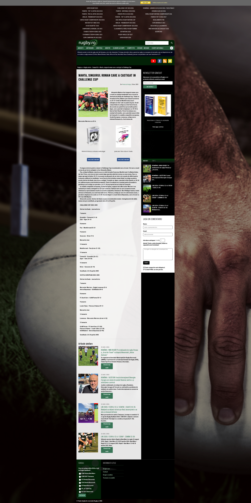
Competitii (131, 48)
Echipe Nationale (157, 48)
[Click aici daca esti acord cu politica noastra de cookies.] (145, 2)
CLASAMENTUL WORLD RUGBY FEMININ (125, 29)
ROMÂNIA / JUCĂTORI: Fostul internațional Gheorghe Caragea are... (162, 178)
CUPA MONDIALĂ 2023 (158, 23)
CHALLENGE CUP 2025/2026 (125, 8)
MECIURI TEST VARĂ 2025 (92, 23)
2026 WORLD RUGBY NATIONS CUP (125, 20)
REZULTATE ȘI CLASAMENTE (159, 26)
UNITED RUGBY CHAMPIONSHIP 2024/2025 (92, 20)
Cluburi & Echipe (119, 48)
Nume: (145, 224)
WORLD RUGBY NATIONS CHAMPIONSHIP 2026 (158, 14)
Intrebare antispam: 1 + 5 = (151, 240)
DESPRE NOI (158, 32)
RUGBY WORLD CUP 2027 (125, 34)
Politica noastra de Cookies (160, 3)
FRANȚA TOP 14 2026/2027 (158, 17)
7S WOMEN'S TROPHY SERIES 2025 (92, 34)
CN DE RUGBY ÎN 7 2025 (92, 26)
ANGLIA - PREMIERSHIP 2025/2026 (125, 23)
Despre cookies (108, 475)
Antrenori (90, 48)
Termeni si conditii (109, 478)
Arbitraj (99, 48)
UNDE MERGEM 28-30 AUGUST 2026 (159, 29)
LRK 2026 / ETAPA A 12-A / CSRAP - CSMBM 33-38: (160, 197)
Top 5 (153, 161)
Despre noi (106, 469)
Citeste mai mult (106, 366)
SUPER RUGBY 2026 (125, 37)
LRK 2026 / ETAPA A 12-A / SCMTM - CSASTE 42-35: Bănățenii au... (160, 208)
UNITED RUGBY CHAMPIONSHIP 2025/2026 (125, 26)
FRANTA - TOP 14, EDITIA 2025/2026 (125, 17)
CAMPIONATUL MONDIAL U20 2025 (92, 29)
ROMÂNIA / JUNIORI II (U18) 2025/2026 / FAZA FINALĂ (158, 8)
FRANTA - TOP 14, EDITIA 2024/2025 (92, 11)
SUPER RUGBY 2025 (92, 8)
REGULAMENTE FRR (158, 20)
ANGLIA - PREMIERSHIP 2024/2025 (92, 17)
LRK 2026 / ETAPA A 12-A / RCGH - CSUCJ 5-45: (162, 187)
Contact (105, 472)
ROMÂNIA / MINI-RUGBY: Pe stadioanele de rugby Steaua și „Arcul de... (161, 168)
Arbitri (107, 48)
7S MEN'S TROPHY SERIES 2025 (92, 32)
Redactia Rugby (126, 84)
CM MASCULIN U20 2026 (159, 11)
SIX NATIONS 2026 (125, 32)
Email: (145, 231)
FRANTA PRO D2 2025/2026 (125, 14)
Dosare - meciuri (143, 48)
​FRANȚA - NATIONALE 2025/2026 (125, 11)
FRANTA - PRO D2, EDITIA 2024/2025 (92, 14)
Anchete (81, 48)
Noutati (145, 161)
